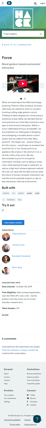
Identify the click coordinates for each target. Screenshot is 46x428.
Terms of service (30, 424)
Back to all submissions (17, 45)
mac (19, 199)
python (21, 193)
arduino (6, 193)
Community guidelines (12, 420)
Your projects (9, 395)
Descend (40, 34)
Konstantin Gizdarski (21, 256)
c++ (13, 193)
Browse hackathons (34, 374)
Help (6, 383)
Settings (7, 402)
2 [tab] (25, 98)
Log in (42, 3)
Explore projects (33, 377)
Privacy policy (15, 424)
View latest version (13, 222)
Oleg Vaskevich (19, 233)
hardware (11, 199)
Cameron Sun (18, 244)
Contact (7, 380)
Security (28, 420)
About (6, 374)
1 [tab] (21, 98)
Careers (7, 377)
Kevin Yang (17, 267)
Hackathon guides (33, 383)
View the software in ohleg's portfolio (19, 350)
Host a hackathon (33, 380)
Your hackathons (10, 398)
